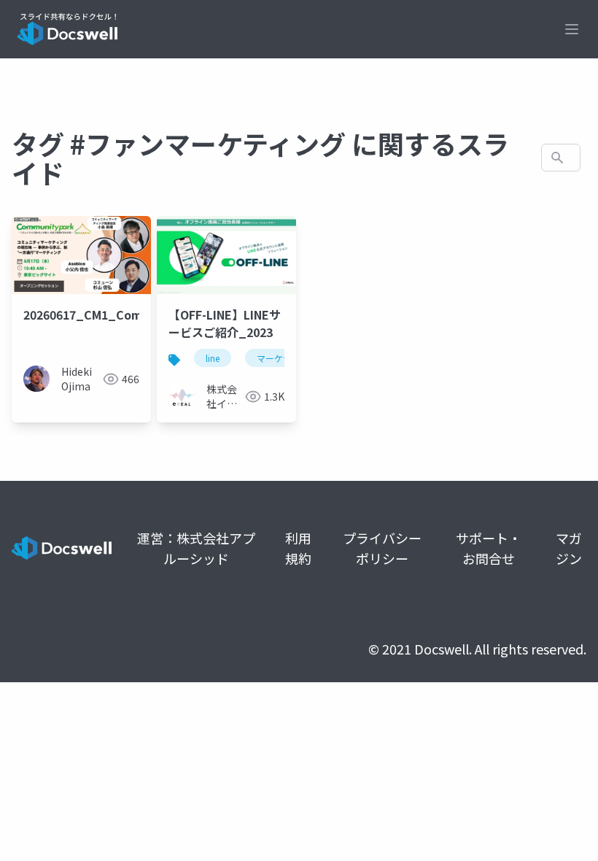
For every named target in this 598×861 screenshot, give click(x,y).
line (213, 358)
